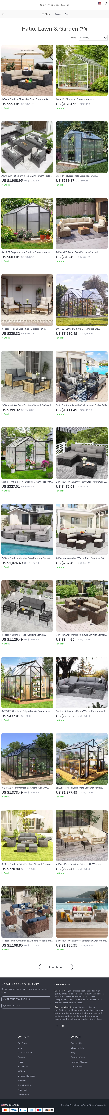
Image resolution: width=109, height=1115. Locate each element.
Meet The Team (25, 1053)
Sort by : (73, 38)
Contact (58, 14)
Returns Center (78, 1057)
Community (23, 1095)
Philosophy (23, 1090)
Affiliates (22, 1071)
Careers (21, 1057)
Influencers (23, 1067)
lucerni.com (60, 991)
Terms (85, 1105)
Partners (22, 1081)
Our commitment (62, 1007)
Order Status (77, 1067)
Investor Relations (26, 1076)
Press (20, 1062)
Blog (66, 14)
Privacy (91, 1105)
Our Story (22, 1043)
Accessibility (101, 1105)
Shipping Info (77, 1048)
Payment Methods (80, 1062)
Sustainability (24, 1085)
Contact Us (76, 1043)
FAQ (73, 1053)
